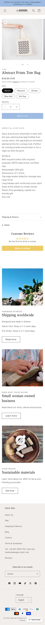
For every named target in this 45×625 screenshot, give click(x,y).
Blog (7, 532)
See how (10, 490)
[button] (5, 10)
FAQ (7, 520)
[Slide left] (17, 64)
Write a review (22, 248)
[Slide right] (28, 64)
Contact (8, 537)
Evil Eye (22, 96)
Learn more (11, 416)
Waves (7, 91)
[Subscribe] (37, 574)
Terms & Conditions (13, 543)
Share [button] (7, 225)
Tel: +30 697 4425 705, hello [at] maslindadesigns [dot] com (20, 550)
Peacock (21, 91)
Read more (11, 339)
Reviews (8, 558)
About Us (9, 515)
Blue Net (8, 96)
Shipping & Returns (13, 526)
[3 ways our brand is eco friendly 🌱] (9, 482)
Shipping (15, 81)
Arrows (34, 91)
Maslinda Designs (16, 618)
